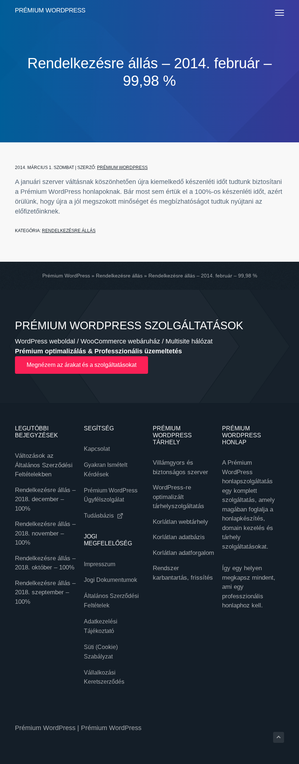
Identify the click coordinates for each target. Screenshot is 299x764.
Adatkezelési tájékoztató (100, 626)
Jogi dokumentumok (110, 580)
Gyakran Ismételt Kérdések (105, 469)
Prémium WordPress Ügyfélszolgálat (110, 495)
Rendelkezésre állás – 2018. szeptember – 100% (45, 592)
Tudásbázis (99, 515)
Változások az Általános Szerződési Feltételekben (44, 465)
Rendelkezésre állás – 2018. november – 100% (45, 533)
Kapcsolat (97, 449)
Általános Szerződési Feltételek (111, 600)
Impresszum (99, 564)
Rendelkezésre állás (69, 230)
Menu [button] (272, 12)
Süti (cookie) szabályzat (101, 652)
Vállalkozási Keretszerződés (104, 677)
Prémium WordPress (50, 10)
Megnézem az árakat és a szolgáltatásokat (81, 365)
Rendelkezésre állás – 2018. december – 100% (45, 499)
